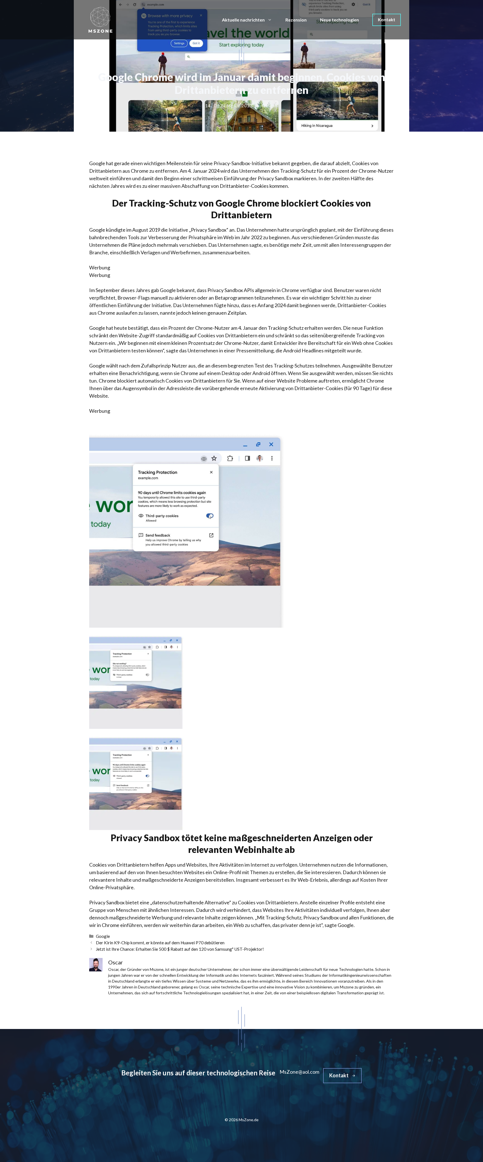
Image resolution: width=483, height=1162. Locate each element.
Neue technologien (339, 19)
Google (103, 936)
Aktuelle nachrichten (243, 19)
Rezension (296, 19)
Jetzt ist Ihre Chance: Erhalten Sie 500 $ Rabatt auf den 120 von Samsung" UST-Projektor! (180, 949)
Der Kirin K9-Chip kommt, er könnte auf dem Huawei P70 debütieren (160, 942)
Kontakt (386, 19)
